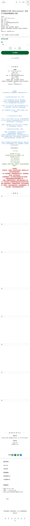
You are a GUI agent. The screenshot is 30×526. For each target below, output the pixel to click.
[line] (12, 455)
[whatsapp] (18, 455)
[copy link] (21, 455)
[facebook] (15, 455)
